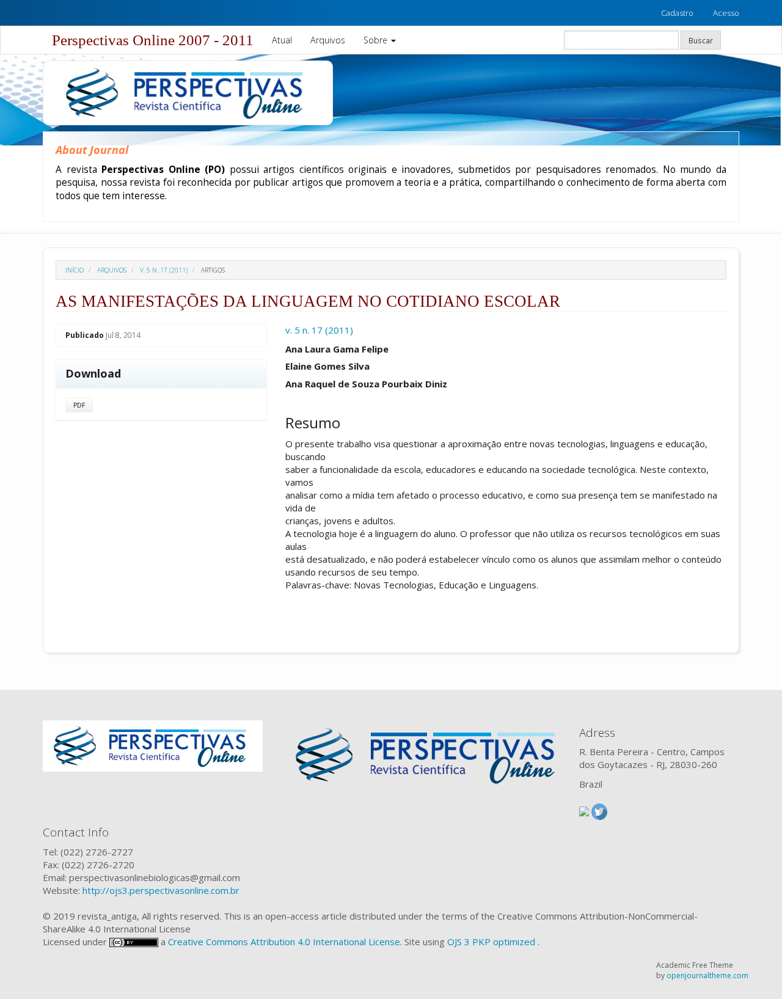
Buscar (701, 40)
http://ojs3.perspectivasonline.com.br (160, 890)
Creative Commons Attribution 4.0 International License (284, 941)
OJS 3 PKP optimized (490, 941)
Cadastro (677, 12)
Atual (282, 40)
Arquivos (327, 40)
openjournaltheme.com (707, 975)
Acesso (726, 12)
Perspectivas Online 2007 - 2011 (153, 40)
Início (74, 270)
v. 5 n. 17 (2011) (164, 270)
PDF (79, 405)
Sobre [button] (377, 40)
